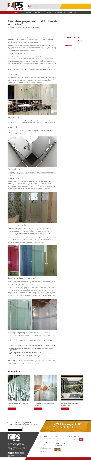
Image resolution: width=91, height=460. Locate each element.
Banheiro (28, 27)
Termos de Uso (43, 446)
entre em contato (35, 363)
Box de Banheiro (35, 27)
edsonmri (12, 27)
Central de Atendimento (45, 438)
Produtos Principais (39, 12)
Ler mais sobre (11, 409)
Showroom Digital (73, 12)
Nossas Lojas (43, 450)
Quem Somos (43, 444)
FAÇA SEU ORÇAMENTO (59, 438)
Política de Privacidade (45, 448)
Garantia (42, 447)
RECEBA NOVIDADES (13, 430)
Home (16, 12)
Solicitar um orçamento (60, 12)
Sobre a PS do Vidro (27, 12)
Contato (49, 12)
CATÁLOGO (56, 440)
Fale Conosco (43, 451)
